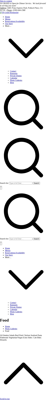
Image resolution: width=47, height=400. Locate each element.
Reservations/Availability (15, 21)
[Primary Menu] (1, 188)
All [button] (1, 335)
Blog (12, 82)
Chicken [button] (27, 335)
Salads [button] (12, 335)
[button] (26, 69)
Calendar (13, 78)
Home (7, 17)
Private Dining (16, 76)
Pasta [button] (40, 335)
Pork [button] (21, 335)
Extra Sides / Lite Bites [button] (32, 338)
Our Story (9, 24)
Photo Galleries (16, 80)
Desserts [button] (3, 340)
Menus (7, 19)
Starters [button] (6, 335)
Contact (13, 71)
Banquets (13, 73)
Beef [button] (17, 335)
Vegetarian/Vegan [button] (16, 338)
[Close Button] (1, 243)
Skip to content (6, 1)
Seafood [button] (34, 335)
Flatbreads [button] (4, 338)
